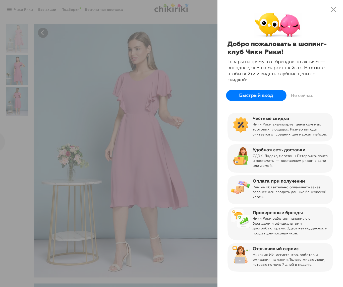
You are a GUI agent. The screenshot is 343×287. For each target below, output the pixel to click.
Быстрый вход (256, 95)
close (333, 9)
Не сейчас (302, 95)
